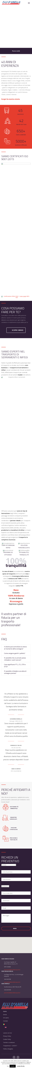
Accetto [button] (13, 1066)
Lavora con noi (7, 1033)
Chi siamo (6, 1018)
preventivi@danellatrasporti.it (12, 969)
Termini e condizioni (9, 1042)
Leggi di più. (21, 1066)
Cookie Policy (7, 1039)
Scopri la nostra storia (10, 99)
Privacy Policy (7, 1036)
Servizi (5, 1014)
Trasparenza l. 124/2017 (10, 1045)
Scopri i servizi (17, 330)
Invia (15, 928)
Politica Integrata (8, 1049)
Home (5, 1011)
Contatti (5, 1021)
